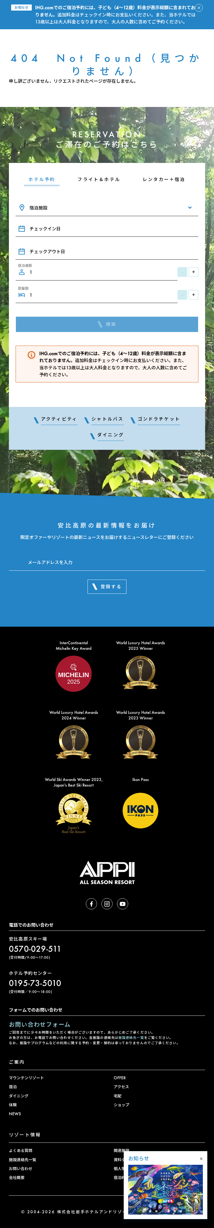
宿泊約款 (121, 1177)
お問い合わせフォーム (39, 1024)
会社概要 (17, 1177)
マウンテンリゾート (26, 1077)
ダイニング (18, 1095)
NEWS (15, 1113)
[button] (150, 1211)
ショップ (121, 1104)
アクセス (121, 1086)
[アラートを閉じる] (199, 8)
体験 (13, 1104)
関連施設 (121, 1150)
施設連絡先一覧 (131, 1038)
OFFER (120, 1077)
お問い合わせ (20, 1168)
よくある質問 (20, 1150)
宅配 (117, 1095)
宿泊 (13, 1086)
